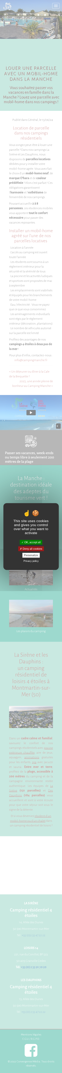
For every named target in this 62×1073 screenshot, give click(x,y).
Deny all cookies (32, 548)
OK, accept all (32, 542)
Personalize (31, 555)
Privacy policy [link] (31, 561)
